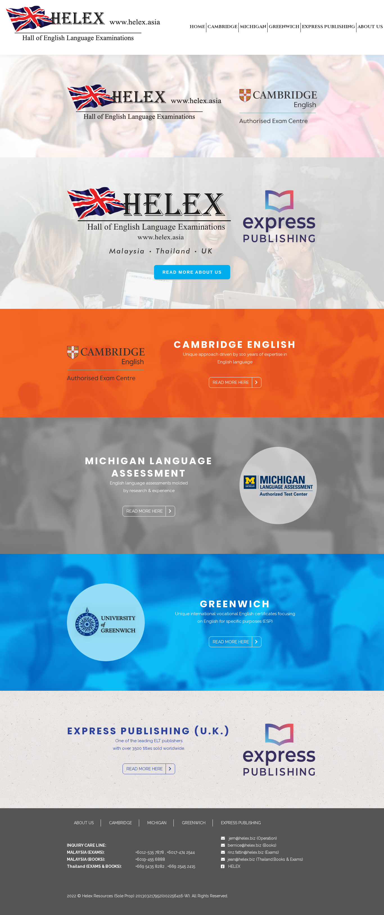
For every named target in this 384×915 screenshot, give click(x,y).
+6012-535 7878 (149, 852)
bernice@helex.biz (244, 845)
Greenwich (193, 823)
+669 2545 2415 (181, 866)
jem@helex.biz (242, 838)
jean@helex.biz (241, 859)
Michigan (156, 823)
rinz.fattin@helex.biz (246, 852)
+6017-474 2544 (181, 852)
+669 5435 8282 (149, 866)
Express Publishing (241, 823)
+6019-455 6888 (150, 859)
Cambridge (120, 823)
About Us (84, 823)
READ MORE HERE (231, 382)
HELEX (234, 866)
